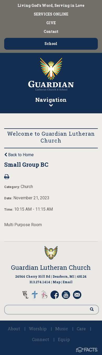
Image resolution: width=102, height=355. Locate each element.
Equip (64, 339)
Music (61, 328)
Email (67, 282)
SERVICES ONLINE (51, 14)
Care (81, 328)
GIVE (51, 22)
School (50, 43)
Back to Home (20, 154)
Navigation (51, 99)
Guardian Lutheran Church (51, 267)
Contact (51, 31)
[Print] (6, 177)
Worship (38, 328)
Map (56, 282)
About (14, 328)
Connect (40, 339)
